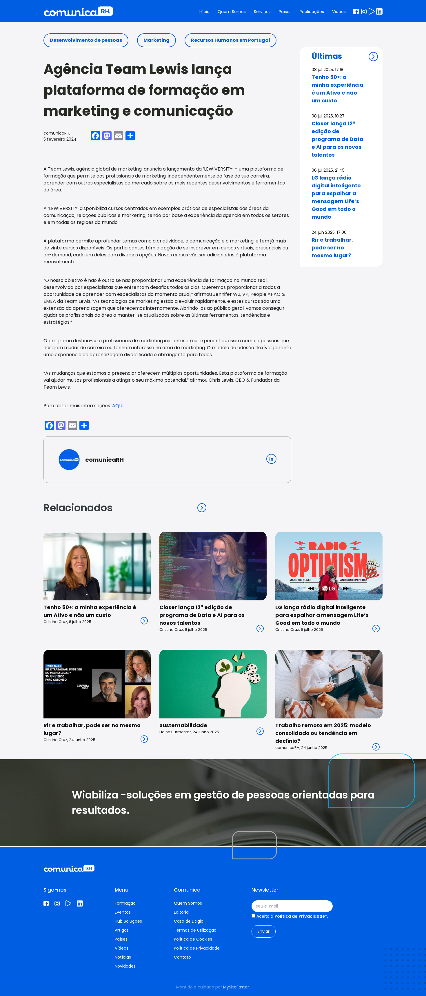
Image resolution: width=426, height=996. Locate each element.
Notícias (123, 957)
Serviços (262, 12)
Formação (125, 903)
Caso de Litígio (188, 921)
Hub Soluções (128, 921)
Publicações (312, 12)
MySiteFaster (236, 987)
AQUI (117, 405)
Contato (182, 957)
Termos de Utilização (195, 930)
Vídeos (339, 12)
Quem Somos (232, 12)
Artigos (122, 930)
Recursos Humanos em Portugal (230, 40)
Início (204, 12)
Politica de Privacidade (299, 916)
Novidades (125, 966)
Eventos (123, 912)
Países (285, 12)
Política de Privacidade (197, 948)
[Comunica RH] (78, 11)
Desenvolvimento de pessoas (86, 40)
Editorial (182, 912)
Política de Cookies (193, 939)
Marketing (156, 40)
